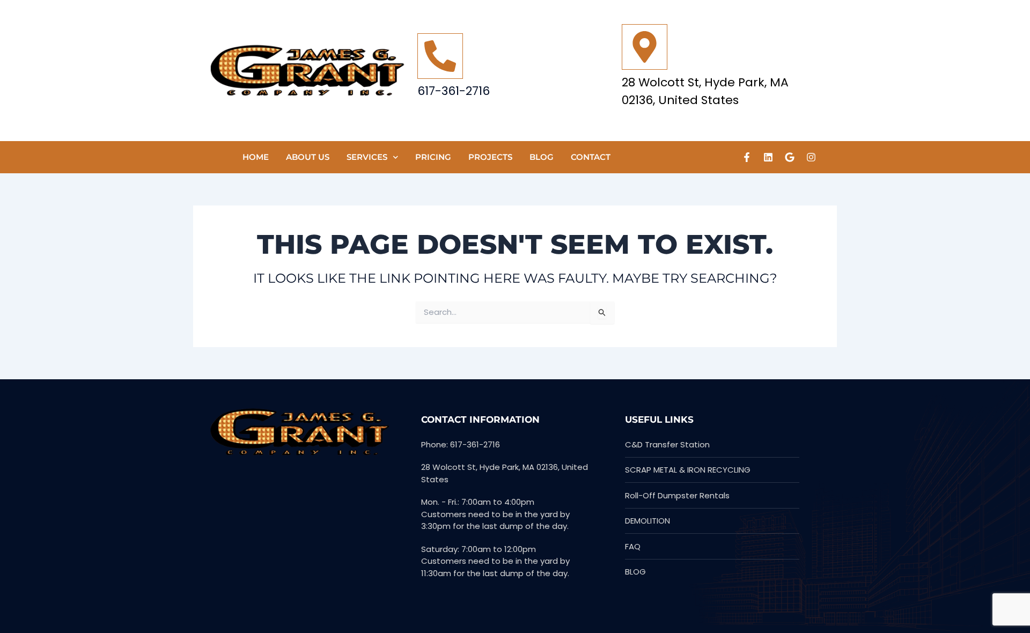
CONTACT (590, 157)
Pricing (433, 157)
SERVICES (367, 157)
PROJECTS (490, 157)
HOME (255, 157)
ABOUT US (307, 157)
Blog (541, 157)
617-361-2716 (453, 91)
